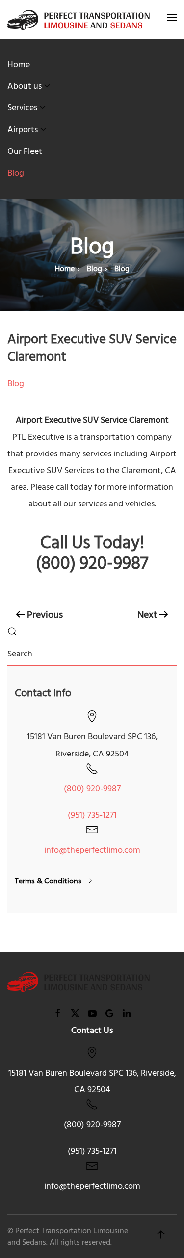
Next (147, 615)
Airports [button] (22, 130)
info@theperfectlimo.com (92, 850)
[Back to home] (78, 19)
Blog (15, 173)
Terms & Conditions (48, 881)
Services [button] (22, 108)
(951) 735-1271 (92, 815)
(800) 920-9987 (92, 788)
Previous (45, 615)
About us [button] (24, 86)
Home (18, 64)
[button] (172, 19)
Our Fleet (24, 151)
